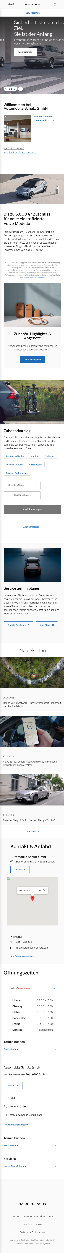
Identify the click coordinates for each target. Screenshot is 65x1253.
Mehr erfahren (14, 52)
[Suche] (55, 4)
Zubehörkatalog (31, 526)
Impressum (27, 1224)
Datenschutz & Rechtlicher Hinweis (38, 1216)
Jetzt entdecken (32, 359)
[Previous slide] (6, 89)
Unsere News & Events (15, 1166)
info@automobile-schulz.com (20, 152)
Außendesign (35, 464)
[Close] (44, 890)
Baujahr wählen (21, 495)
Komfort (35, 456)
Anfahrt (18, 869)
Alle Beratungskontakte (22, 956)
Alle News (31, 831)
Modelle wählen (16, 485)
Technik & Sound (14, 464)
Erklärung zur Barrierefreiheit (32, 1232)
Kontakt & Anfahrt (43, 116)
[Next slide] (15, 89)
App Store (45, 625)
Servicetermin (33, 12)
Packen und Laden (15, 456)
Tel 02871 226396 (14, 148)
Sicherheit (50, 456)
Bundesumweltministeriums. (34, 278)
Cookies (15, 1216)
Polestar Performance (17, 473)
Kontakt (39, 1224)
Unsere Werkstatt (42, 120)
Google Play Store (17, 625)
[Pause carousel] (20, 89)
